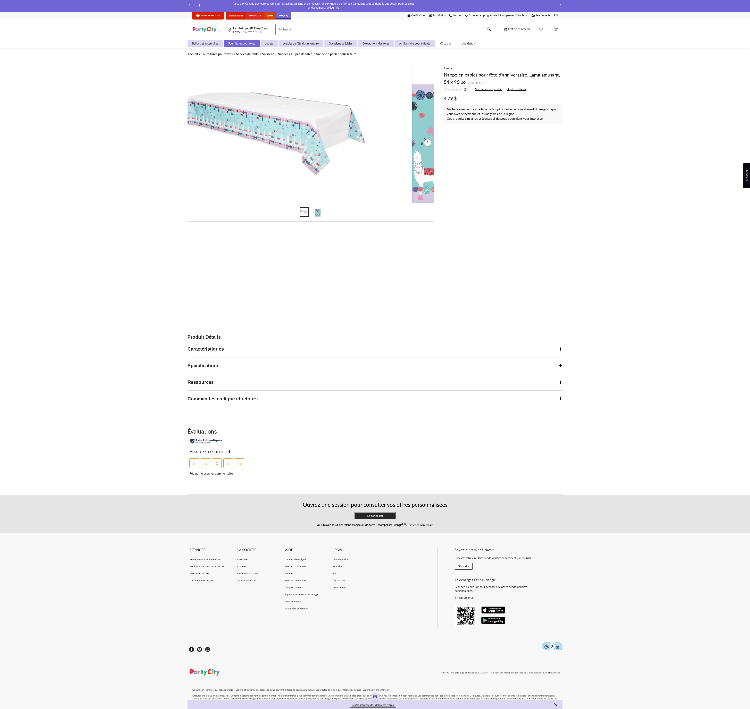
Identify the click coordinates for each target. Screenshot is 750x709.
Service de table (247, 54)
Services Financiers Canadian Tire (207, 566)
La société (242, 559)
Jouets (269, 43)
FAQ (335, 573)
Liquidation (468, 43)
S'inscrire (463, 566)
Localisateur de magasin (202, 580)
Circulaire (445, 43)
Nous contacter (293, 601)
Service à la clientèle (295, 566)
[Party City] (283, 16)
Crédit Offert (419, 15)
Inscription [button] (439, 15)
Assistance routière (199, 573)
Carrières (241, 566)
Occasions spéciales (340, 43)
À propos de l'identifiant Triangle (301, 594)
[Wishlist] (541, 29)
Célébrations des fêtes (375, 43)
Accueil (193, 54)
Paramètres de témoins (296, 608)
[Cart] (556, 29)
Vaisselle (268, 54)
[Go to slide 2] (317, 212)
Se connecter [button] (543, 15)
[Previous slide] (189, 6)
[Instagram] (207, 649)
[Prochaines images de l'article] (427, 142)
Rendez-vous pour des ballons (205, 559)
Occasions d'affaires (247, 573)
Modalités (338, 566)
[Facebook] (191, 649)
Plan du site (339, 580)
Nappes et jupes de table (295, 54)
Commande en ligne (295, 559)
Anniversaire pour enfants (414, 43)
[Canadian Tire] (236, 16)
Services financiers (246, 580)
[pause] (200, 6)
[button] (489, 29)
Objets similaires (516, 89)
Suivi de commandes (295, 580)
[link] (457, 89)
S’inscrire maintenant (420, 525)
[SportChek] (255, 16)
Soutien (457, 15)
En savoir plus (464, 597)
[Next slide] (560, 6)
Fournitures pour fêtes (241, 43)
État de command (519, 29)
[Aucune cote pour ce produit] (454, 89)
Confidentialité (340, 559)
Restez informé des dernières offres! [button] (373, 705)
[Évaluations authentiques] (206, 441)
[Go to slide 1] (304, 212)
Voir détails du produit (488, 89)
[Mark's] (270, 16)
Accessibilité (339, 587)
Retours (289, 573)
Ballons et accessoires (205, 43)
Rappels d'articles (294, 587)
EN (556, 15)
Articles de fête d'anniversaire (301, 43)
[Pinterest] (199, 649)
